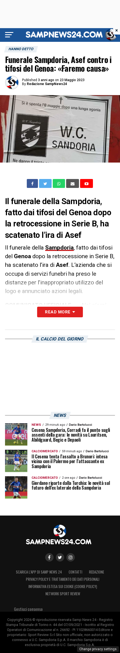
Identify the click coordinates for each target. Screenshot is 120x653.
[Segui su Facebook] (49, 557)
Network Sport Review (62, 593)
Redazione (96, 572)
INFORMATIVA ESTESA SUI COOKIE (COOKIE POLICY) (62, 586)
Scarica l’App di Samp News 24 (39, 572)
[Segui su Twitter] (60, 557)
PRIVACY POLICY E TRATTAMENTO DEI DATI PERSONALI (62, 579)
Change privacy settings (98, 649)
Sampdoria (59, 247)
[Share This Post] (59, 183)
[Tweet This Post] (46, 183)
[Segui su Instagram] (70, 557)
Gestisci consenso (28, 609)
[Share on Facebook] (33, 183)
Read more (57, 312)
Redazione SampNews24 (47, 84)
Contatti (75, 572)
